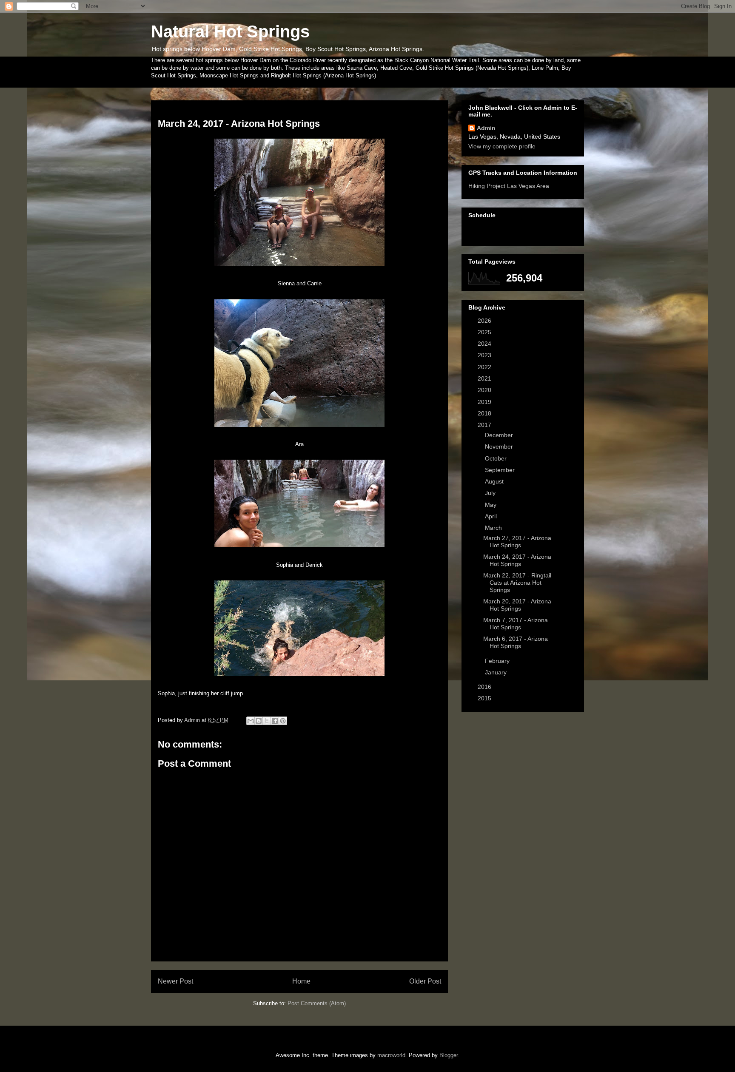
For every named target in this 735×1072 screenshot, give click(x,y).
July (491, 492)
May (491, 504)
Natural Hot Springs (230, 31)
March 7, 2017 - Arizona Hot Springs (515, 624)
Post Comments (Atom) (317, 1003)
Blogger (448, 1055)
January (496, 672)
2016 (485, 686)
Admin (486, 128)
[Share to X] (266, 721)
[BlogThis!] (258, 721)
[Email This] (250, 721)
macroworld (391, 1055)
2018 (485, 413)
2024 (485, 343)
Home (301, 981)
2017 (485, 424)
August (495, 481)
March (494, 527)
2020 (485, 390)
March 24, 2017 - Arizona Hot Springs (517, 560)
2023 (485, 355)
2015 (485, 698)
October (496, 458)
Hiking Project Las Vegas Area (508, 185)
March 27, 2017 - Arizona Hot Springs (517, 542)
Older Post (425, 981)
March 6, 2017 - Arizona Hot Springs (515, 642)
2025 (485, 332)
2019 (485, 401)
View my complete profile (502, 146)
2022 (485, 367)
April (492, 516)
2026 (485, 320)
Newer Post (175, 981)
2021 (485, 378)
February (498, 660)
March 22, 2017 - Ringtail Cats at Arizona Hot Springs (517, 582)
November (500, 446)
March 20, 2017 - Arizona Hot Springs (517, 605)
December (500, 435)
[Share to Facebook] (275, 721)
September (500, 469)
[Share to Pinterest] (283, 721)
